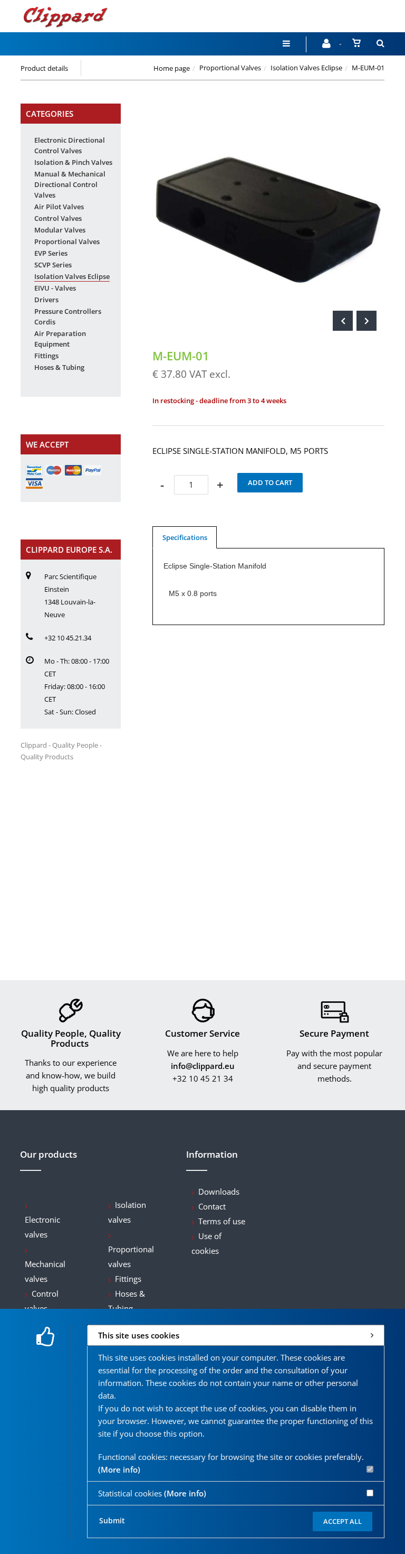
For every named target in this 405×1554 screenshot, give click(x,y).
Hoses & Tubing (59, 367)
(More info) (119, 1469)
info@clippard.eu (203, 1065)
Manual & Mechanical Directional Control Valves (69, 184)
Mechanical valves (45, 1271)
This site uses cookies (138, 1335)
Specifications (184, 537)
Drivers (46, 299)
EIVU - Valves (55, 288)
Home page (171, 68)
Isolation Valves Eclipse (306, 67)
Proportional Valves (230, 67)
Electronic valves (42, 1227)
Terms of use (221, 1221)
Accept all (342, 1521)
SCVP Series (53, 264)
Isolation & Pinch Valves (73, 162)
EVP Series (51, 253)
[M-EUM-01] (268, 111)
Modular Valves (59, 230)
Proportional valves (131, 1256)
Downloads (218, 1191)
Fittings (46, 355)
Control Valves (58, 218)
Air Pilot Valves (59, 206)
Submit (112, 1520)
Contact (212, 1206)
